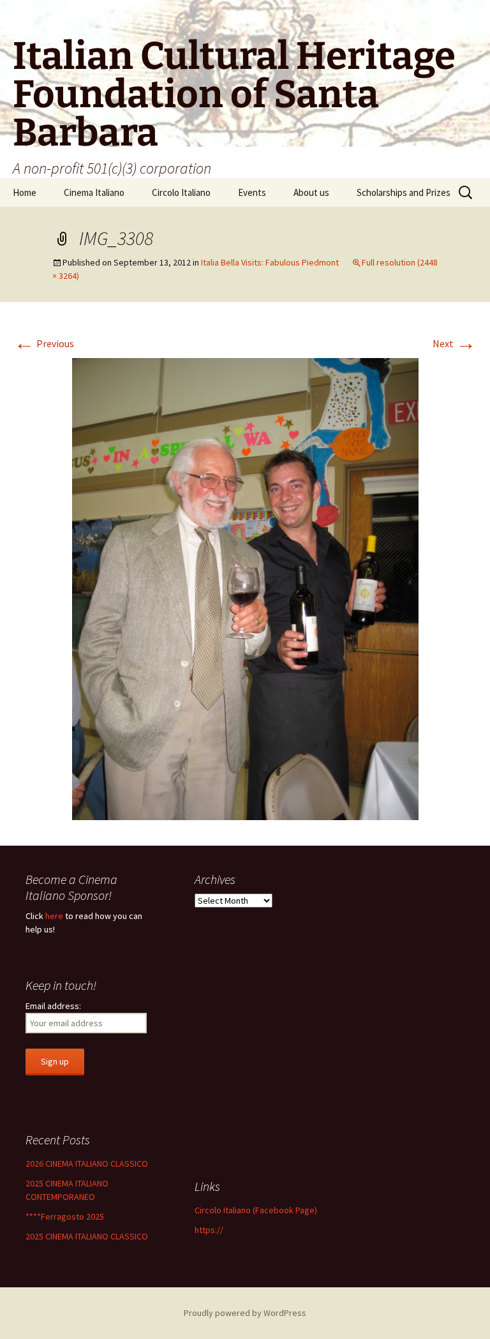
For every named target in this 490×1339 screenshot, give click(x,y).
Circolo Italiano (181, 192)
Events (252, 192)
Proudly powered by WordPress (245, 1313)
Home (24, 192)
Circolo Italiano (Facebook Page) (256, 1210)
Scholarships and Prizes (403, 192)
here (54, 916)
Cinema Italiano (94, 192)
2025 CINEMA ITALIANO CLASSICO (87, 1236)
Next (454, 343)
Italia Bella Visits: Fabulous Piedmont (270, 262)
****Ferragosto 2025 (65, 1216)
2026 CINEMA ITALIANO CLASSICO (87, 1163)
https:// (209, 1230)
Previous (44, 343)
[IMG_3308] (245, 587)
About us (311, 192)
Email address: (53, 1006)
